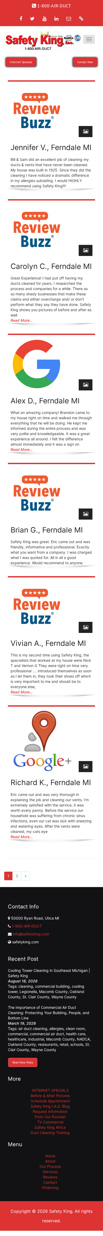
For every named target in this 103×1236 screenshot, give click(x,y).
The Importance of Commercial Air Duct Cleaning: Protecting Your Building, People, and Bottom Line (48, 1012)
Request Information (50, 1111)
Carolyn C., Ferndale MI (51, 266)
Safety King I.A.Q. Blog (50, 1106)
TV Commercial (50, 1122)
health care (75, 1034)
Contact (50, 1182)
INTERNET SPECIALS (50, 1090)
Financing (50, 1187)
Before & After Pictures (50, 1095)
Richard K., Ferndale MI (51, 782)
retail (64, 1044)
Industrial (36, 1039)
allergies (56, 1028)
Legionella (28, 991)
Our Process (50, 1166)
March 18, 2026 (22, 1023)
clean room (75, 1028)
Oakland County (22, 1044)
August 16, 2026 (23, 981)
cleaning (25, 986)
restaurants (48, 1044)
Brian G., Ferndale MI (47, 529)
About (50, 1161)
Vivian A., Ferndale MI (48, 643)
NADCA (83, 1039)
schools (76, 1044)
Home (50, 1156)
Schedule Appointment (50, 1101)
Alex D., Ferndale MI (45, 400)
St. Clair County (35, 997)
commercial (18, 1034)
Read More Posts (22, 1062)
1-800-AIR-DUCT (27, 926)
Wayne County (64, 997)
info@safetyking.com (31, 934)
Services (50, 1171)
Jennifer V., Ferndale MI (51, 147)
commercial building (52, 986)
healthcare (17, 1039)
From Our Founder (50, 1116)
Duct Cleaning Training (50, 1132)
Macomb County (53, 991)
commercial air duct (47, 1034)
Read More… (21, 320)
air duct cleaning (32, 1028)
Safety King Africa (50, 1127)
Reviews (50, 1177)
